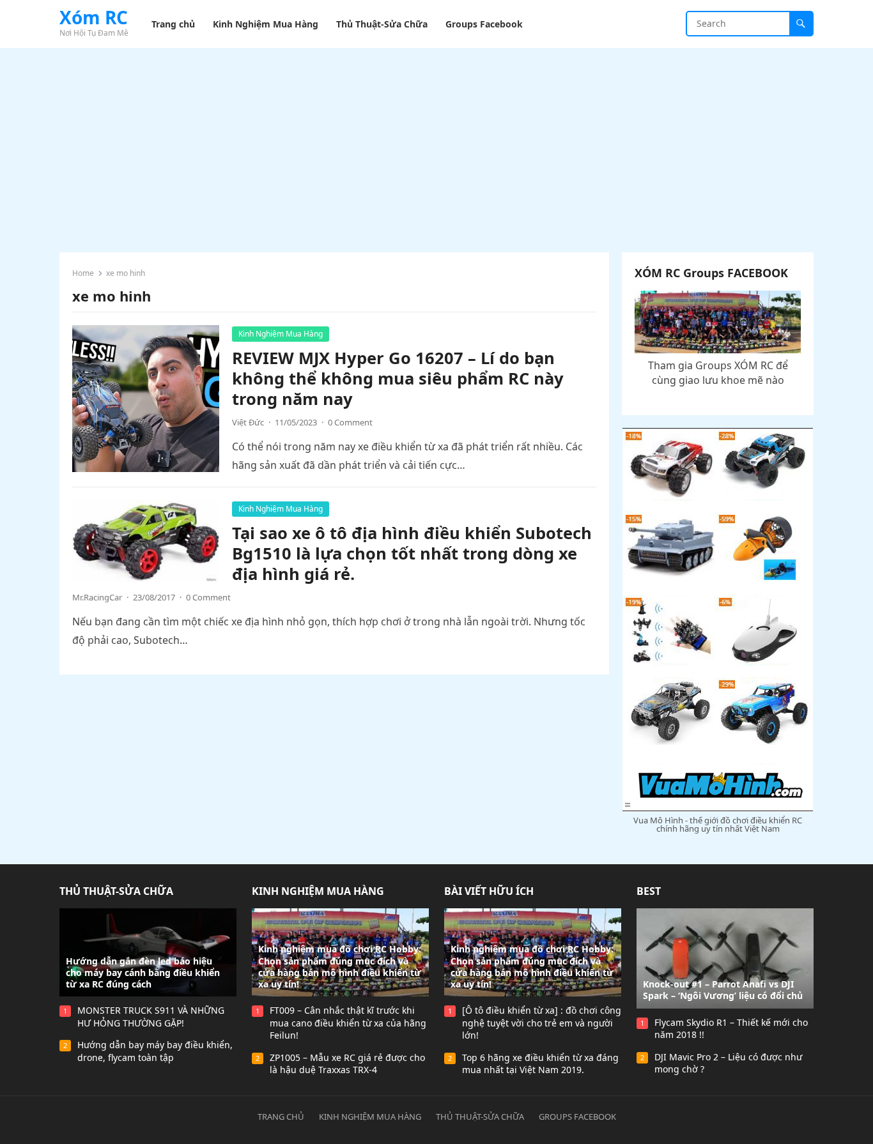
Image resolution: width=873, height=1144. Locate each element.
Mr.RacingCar (97, 597)
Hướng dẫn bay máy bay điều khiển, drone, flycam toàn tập (155, 1051)
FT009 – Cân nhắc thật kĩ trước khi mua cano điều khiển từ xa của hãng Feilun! (348, 1022)
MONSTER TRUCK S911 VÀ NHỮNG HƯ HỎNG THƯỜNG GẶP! (150, 1016)
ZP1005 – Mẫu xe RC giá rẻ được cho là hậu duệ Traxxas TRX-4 (347, 1063)
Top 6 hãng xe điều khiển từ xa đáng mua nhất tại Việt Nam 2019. (540, 1063)
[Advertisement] (436, 143)
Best (649, 891)
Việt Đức (248, 422)
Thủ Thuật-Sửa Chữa (116, 891)
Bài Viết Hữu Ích (489, 891)
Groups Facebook (577, 1116)
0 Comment (350, 422)
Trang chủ (281, 1116)
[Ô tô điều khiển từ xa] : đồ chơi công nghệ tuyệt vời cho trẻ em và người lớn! (541, 1022)
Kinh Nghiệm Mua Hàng (280, 333)
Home (83, 273)
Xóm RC (93, 17)
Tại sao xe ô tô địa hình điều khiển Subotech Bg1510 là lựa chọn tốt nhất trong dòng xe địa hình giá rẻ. (412, 553)
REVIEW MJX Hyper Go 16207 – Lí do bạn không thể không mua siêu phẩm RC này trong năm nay (398, 378)
